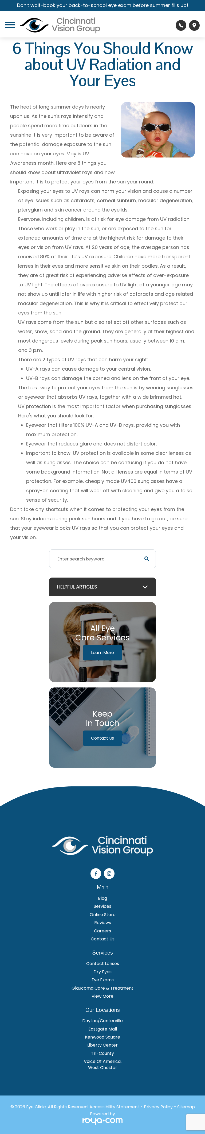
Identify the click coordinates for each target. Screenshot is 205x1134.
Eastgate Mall (102, 1029)
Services (102, 906)
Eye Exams (103, 980)
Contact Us (102, 738)
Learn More (102, 652)
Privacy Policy (158, 1107)
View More (102, 996)
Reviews (102, 923)
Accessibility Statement (114, 1107)
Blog (102, 898)
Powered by (102, 1114)
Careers (102, 931)
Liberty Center (102, 1045)
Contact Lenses (102, 964)
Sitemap (186, 1107)
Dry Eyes (102, 972)
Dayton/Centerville (102, 1021)
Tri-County (102, 1053)
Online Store (103, 915)
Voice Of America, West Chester (102, 1064)
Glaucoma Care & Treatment (102, 988)
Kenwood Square (102, 1037)
